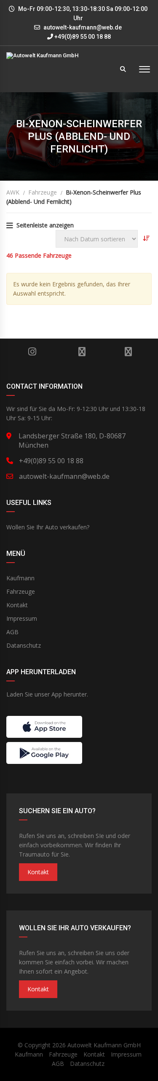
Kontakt (17, 605)
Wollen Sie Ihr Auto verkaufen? (47, 527)
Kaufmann (20, 578)
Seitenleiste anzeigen (45, 225)
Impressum (21, 618)
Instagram (32, 351)
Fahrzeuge (20, 591)
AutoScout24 (128, 351)
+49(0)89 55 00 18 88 (82, 36)
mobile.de (82, 351)
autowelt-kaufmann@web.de (82, 27)
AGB (12, 632)
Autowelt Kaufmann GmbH (104, 1045)
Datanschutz (23, 645)
